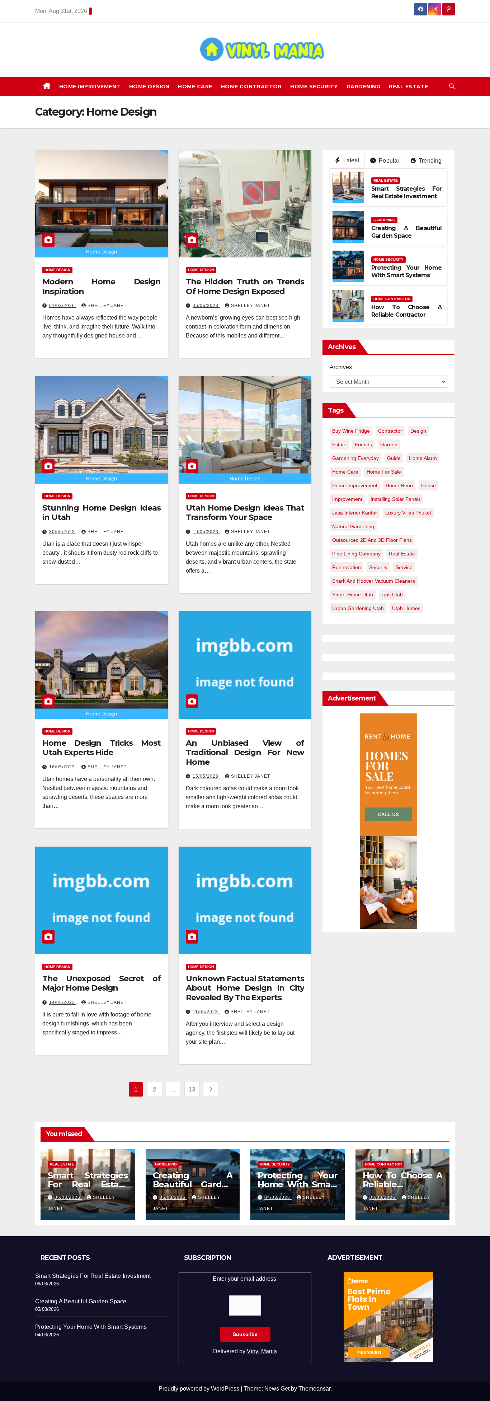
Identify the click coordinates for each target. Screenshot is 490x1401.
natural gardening (353, 526)
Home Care (195, 86)
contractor (390, 431)
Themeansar (314, 1389)
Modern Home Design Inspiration (101, 286)
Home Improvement (90, 86)
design (418, 431)
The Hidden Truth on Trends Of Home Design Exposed (245, 286)
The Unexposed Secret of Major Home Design (101, 983)
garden (388, 444)
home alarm (423, 458)
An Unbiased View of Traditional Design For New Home (245, 752)
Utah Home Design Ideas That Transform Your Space (245, 512)
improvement (347, 499)
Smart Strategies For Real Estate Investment (406, 192)
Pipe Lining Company (356, 554)
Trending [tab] (429, 161)
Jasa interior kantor (354, 513)
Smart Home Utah (352, 594)
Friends (363, 444)
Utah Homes (406, 608)
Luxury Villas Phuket (408, 513)
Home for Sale (384, 472)
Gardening (364, 86)
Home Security (314, 86)
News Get (276, 1389)
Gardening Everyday (355, 458)
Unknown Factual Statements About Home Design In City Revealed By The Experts (245, 988)
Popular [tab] (388, 161)
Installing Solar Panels (396, 499)
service (404, 567)
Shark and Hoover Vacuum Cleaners (373, 581)
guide (394, 458)
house (428, 485)
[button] (452, 86)
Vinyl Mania (262, 1351)
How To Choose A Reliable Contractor (406, 311)
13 (191, 1089)
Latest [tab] (350, 160)
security (378, 567)
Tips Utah (392, 594)
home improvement (354, 485)
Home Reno (399, 485)
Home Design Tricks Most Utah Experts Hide (101, 747)
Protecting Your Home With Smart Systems (406, 271)
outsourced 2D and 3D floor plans (372, 540)
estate (339, 444)
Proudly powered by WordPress (200, 1389)
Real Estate (408, 86)
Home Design (149, 86)
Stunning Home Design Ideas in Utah (101, 512)
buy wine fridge (351, 431)
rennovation (346, 567)
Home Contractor (251, 86)
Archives (341, 367)
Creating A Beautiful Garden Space (406, 232)
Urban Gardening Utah (358, 608)
